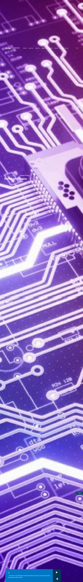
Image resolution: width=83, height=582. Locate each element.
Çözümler (31, 48)
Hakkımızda (44, 48)
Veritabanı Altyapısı (24, 175)
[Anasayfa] (12, 48)
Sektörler (37, 48)
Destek (56, 48)
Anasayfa (6, 175)
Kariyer (51, 48)
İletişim (67, 48)
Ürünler (25, 48)
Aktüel (61, 48)
